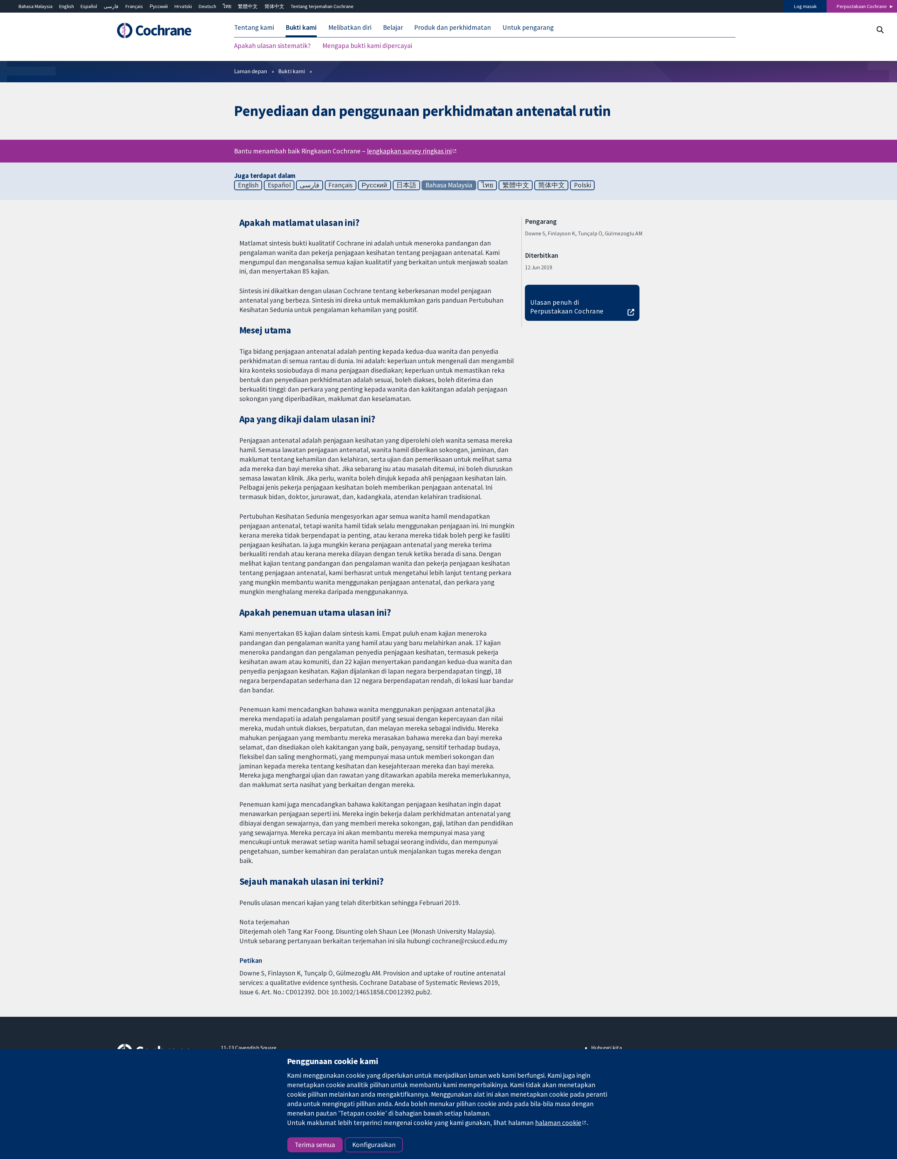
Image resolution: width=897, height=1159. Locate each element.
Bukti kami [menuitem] (301, 27)
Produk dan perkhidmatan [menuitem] (452, 27)
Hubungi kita (606, 1047)
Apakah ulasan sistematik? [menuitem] (272, 45)
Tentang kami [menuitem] (254, 27)
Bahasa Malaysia (36, 6)
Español (89, 6)
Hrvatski (183, 6)
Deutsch (207, 6)
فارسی (111, 6)
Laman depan (250, 71)
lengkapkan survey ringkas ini (409, 151)
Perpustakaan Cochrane (862, 6)
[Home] (164, 30)
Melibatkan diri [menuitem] (349, 27)
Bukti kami (291, 71)
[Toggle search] (880, 29)
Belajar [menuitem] (393, 27)
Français (134, 6)
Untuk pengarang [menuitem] (528, 27)
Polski (582, 185)
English (66, 6)
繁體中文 (248, 6)
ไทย (227, 6)
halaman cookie (558, 1122)
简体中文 (274, 6)
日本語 (406, 185)
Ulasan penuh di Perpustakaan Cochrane (567, 306)
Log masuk (805, 6)
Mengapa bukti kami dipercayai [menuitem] (367, 45)
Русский (159, 6)
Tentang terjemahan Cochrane (322, 6)
